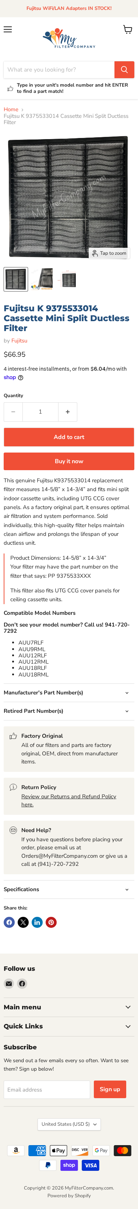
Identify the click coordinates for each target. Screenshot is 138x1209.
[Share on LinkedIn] (37, 922)
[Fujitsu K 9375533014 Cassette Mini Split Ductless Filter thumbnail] (16, 279)
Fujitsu (19, 340)
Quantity (13, 396)
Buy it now (69, 461)
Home (11, 109)
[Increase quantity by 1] (68, 411)
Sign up (110, 1089)
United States (66, 1124)
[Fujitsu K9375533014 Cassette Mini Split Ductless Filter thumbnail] (41, 279)
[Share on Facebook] (9, 922)
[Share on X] (23, 922)
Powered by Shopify (69, 1195)
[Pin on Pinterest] (51, 922)
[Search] (124, 69)
